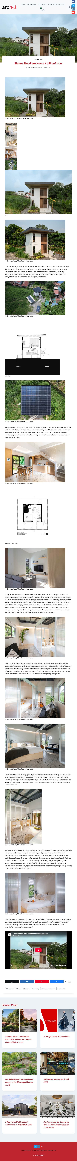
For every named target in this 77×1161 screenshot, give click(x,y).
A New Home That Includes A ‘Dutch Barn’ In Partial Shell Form (18, 1123)
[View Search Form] (70, 7)
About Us (51, 4)
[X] (73, 5)
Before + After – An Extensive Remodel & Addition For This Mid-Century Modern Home (18, 1039)
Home (24, 4)
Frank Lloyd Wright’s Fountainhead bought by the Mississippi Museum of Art (19, 1082)
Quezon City (35, 989)
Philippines (26, 989)
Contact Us (60, 4)
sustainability (61, 989)
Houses (18, 989)
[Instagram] (73, 9)
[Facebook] (73, 1)
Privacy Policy (26, 1150)
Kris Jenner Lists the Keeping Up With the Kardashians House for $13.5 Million (56, 1124)
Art (39, 4)
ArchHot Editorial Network (35, 67)
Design (44, 4)
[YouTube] (73, 12)
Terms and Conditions (39, 1150)
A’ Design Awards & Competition (56, 1036)
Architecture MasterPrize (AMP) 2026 (56, 1080)
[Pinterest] (41, 1146)
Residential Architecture (48, 989)
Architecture (31, 4)
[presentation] (19, 1020)
